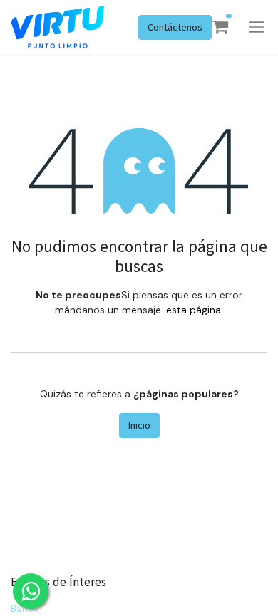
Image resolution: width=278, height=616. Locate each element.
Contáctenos (175, 27)
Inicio (139, 425)
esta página (193, 309)
